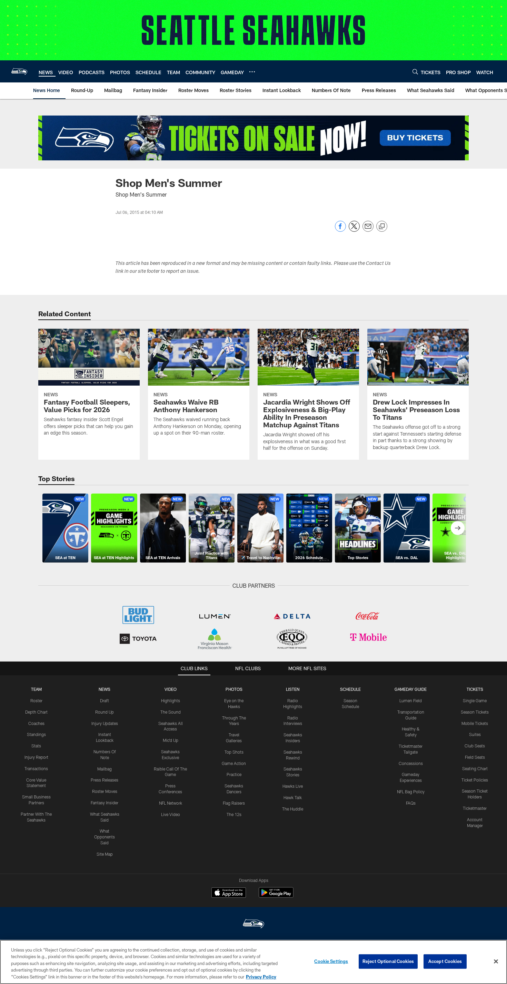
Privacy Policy (261, 977)
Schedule (350, 689)
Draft (104, 700)
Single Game (475, 700)
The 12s (234, 814)
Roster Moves (104, 791)
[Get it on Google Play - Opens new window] (276, 895)
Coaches (36, 723)
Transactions (36, 768)
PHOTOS (234, 689)
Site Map (105, 854)
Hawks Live (292, 786)
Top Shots (234, 751)
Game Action (234, 763)
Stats (36, 745)
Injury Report (36, 757)
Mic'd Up (170, 740)
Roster (36, 700)
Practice (234, 774)
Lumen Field (410, 700)
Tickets (475, 689)
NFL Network (170, 803)
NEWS (104, 689)
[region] (253, 962)
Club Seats (475, 745)
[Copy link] (381, 226)
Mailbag (104, 768)
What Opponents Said (104, 836)
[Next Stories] (458, 528)
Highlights (170, 700)
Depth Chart (36, 711)
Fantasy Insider (104, 802)
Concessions (411, 763)
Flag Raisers (234, 803)
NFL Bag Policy (411, 791)
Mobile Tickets (474, 723)
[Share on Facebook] (340, 230)
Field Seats (475, 757)
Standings (36, 734)
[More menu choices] (252, 71)
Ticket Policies (474, 779)
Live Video (170, 814)
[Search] (415, 71)
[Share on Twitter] (354, 230)
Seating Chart (475, 768)
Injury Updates (104, 723)
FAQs (411, 803)
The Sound (170, 711)
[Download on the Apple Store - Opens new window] (228, 893)
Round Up (104, 711)
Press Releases (104, 779)
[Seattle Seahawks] (253, 924)
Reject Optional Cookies (388, 961)
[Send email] (368, 230)
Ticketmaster (475, 808)
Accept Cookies (445, 961)
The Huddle (292, 808)
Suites (475, 734)
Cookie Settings (331, 961)
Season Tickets (475, 711)
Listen (292, 689)
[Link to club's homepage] (19, 71)
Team (36, 689)
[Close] (496, 961)
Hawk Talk (293, 797)
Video (171, 689)
